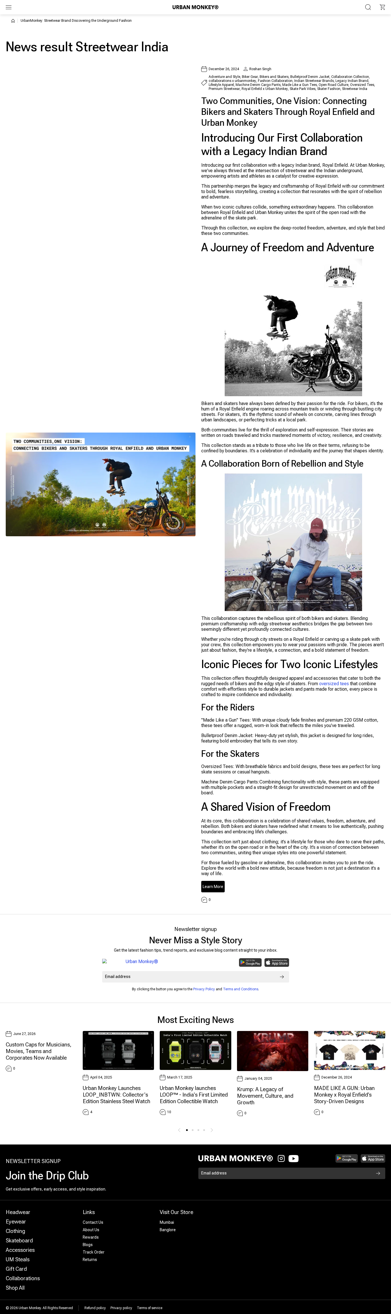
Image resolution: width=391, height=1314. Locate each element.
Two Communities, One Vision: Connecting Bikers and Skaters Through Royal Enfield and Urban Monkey (288, 111)
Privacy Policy (204, 989)
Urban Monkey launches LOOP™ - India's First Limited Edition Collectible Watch (194, 1095)
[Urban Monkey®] (195, 7)
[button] (382, 7)
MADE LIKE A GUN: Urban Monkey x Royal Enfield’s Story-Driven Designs (344, 1095)
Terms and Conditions (240, 989)
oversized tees (334, 683)
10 (169, 1112)
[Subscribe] (282, 977)
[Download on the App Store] (276, 962)
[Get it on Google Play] (250, 962)
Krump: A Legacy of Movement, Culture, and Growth (265, 1096)
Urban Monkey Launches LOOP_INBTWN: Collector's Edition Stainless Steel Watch (116, 1095)
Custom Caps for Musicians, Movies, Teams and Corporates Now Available (38, 1051)
